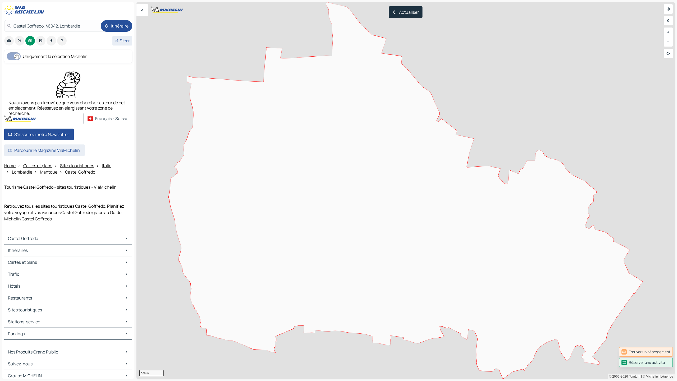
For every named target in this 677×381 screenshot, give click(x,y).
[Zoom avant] (668, 32)
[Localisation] (668, 53)
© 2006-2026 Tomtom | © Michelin (633, 376)
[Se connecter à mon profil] (668, 9)
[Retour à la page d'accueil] (25, 10)
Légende (666, 376)
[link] (646, 352)
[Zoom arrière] (668, 42)
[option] (9, 41)
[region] (405, 190)
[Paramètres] (668, 20)
